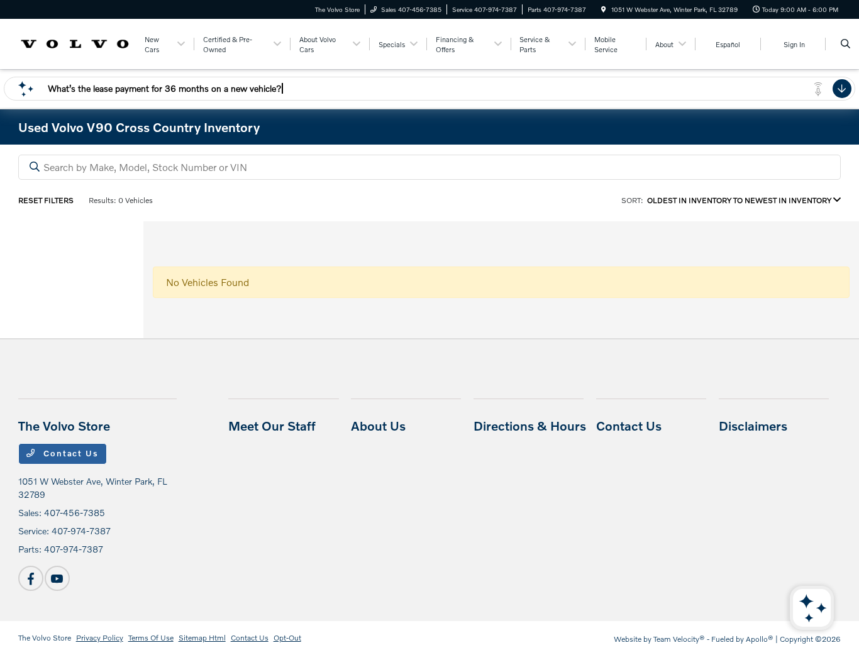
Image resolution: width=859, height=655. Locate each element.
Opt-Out (287, 637)
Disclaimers (753, 425)
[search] (845, 44)
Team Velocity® (679, 639)
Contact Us (69, 453)
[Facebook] (30, 578)
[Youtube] (57, 578)
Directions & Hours (530, 425)
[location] (603, 9)
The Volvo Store (44, 637)
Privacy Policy (99, 637)
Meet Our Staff (272, 425)
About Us (378, 425)
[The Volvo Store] (75, 42)
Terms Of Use (151, 637)
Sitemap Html (202, 637)
